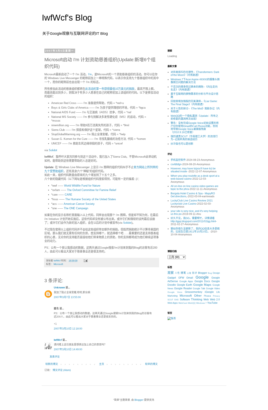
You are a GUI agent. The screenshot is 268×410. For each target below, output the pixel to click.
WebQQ (192, 303)
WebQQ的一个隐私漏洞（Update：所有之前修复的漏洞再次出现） (194, 117)
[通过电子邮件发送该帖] (85, 260)
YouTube (212, 302)
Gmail (189, 277)
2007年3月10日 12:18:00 (68, 328)
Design (216, 273)
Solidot (53, 150)
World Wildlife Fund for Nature (82, 185)
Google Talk (199, 288)
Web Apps (173, 303)
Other (198, 295)
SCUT (170, 299)
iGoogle (209, 292)
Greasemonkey (193, 292)
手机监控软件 (178, 159)
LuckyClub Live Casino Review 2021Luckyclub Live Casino (192, 202)
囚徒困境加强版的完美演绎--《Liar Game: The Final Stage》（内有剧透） (194, 103)
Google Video (213, 288)
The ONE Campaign (76, 208)
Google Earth (184, 284)
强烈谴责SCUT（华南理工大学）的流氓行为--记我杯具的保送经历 (194, 138)
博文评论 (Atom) (62, 370)
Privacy (216, 296)
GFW (181, 277)
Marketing (173, 296)
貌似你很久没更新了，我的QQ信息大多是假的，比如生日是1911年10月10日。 (195, 230)
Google (202, 277)
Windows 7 (201, 303)
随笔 (183, 272)
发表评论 (55, 356)
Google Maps (202, 284)
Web (206, 299)
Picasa (207, 296)
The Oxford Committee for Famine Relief (91, 190)
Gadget (172, 277)
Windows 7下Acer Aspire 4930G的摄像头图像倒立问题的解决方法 (195, 81)
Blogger (202, 272)
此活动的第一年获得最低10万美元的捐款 (109, 88)
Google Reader (183, 288)
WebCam (182, 303)
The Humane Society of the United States (90, 199)
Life (218, 292)
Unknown (59, 287)
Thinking (196, 299)
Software (185, 299)
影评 (194, 273)
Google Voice (175, 292)
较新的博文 (51, 364)
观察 (171, 272)
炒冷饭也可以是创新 (182, 143)
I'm (90, 74)
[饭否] (172, 318)
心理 (189, 273)
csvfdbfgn (176, 164)
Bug (210, 273)
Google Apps (186, 281)
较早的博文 (151, 364)
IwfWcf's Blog (67, 17)
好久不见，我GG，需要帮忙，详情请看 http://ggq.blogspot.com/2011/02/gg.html (193, 220)
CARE (68, 194)
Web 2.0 (215, 299)
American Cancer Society (79, 203)
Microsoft (58, 264)
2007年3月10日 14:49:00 (68, 349)
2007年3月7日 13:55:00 (67, 297)
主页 (101, 364)
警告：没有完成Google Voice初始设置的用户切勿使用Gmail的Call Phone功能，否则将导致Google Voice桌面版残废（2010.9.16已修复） (195, 128)
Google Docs (202, 281)
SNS (176, 299)
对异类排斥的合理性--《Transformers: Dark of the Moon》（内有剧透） (195, 74)
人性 (177, 273)
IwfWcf (58, 340)
